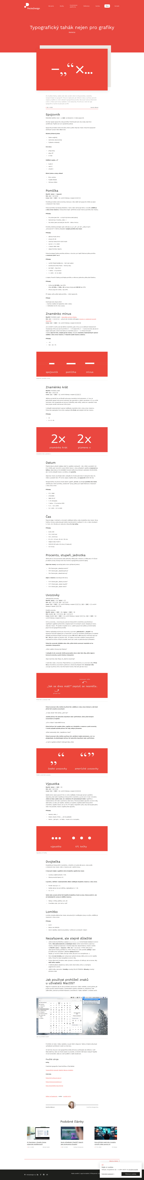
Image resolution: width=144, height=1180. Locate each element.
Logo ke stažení (84, 1173)
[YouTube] (47, 1175)
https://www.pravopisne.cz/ (54, 1082)
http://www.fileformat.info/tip (54, 1085)
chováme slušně (133, 1169)
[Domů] (32, 6)
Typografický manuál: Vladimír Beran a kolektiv (59, 1070)
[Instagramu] (43, 1175)
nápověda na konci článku (69, 317)
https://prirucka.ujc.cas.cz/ (53, 1078)
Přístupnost (93, 1173)
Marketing (72, 32)
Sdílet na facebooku (51, 1096)
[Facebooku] (40, 1175)
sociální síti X (67, 1096)
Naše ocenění (75, 1173)
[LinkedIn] (37, 1175)
